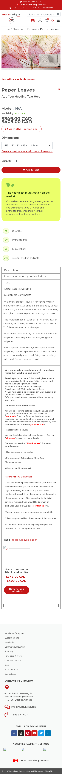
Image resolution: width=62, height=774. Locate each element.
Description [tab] (11, 270)
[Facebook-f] (14, 733)
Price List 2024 (12, 669)
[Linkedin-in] (48, 733)
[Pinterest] (28, 733)
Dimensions (10, 138)
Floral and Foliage (25, 29)
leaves (25, 539)
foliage (16, 539)
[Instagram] (21, 733)
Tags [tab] (7, 282)
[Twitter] (41, 733)
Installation (10, 642)
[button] (58, 20)
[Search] (58, 14)
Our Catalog (10, 674)
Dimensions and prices (16, 590)
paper (33, 539)
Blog (7, 665)
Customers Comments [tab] (17, 295)
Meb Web (48, 771)
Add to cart (32, 170)
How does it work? (13, 655)
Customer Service (13, 660)
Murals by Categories (14, 633)
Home (6, 29)
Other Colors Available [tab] (17, 288)
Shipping (9, 651)
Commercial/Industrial (15, 646)
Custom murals (12, 637)
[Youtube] (34, 733)
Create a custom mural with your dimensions (27, 151)
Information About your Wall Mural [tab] (25, 276)
